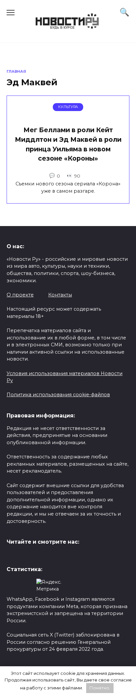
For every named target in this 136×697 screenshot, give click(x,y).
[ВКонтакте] (22, 556)
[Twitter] (12, 556)
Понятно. (99, 687)
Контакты (60, 295)
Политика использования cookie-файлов (58, 395)
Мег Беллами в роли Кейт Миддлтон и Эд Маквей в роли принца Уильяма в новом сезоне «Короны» (68, 144)
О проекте (20, 295)
